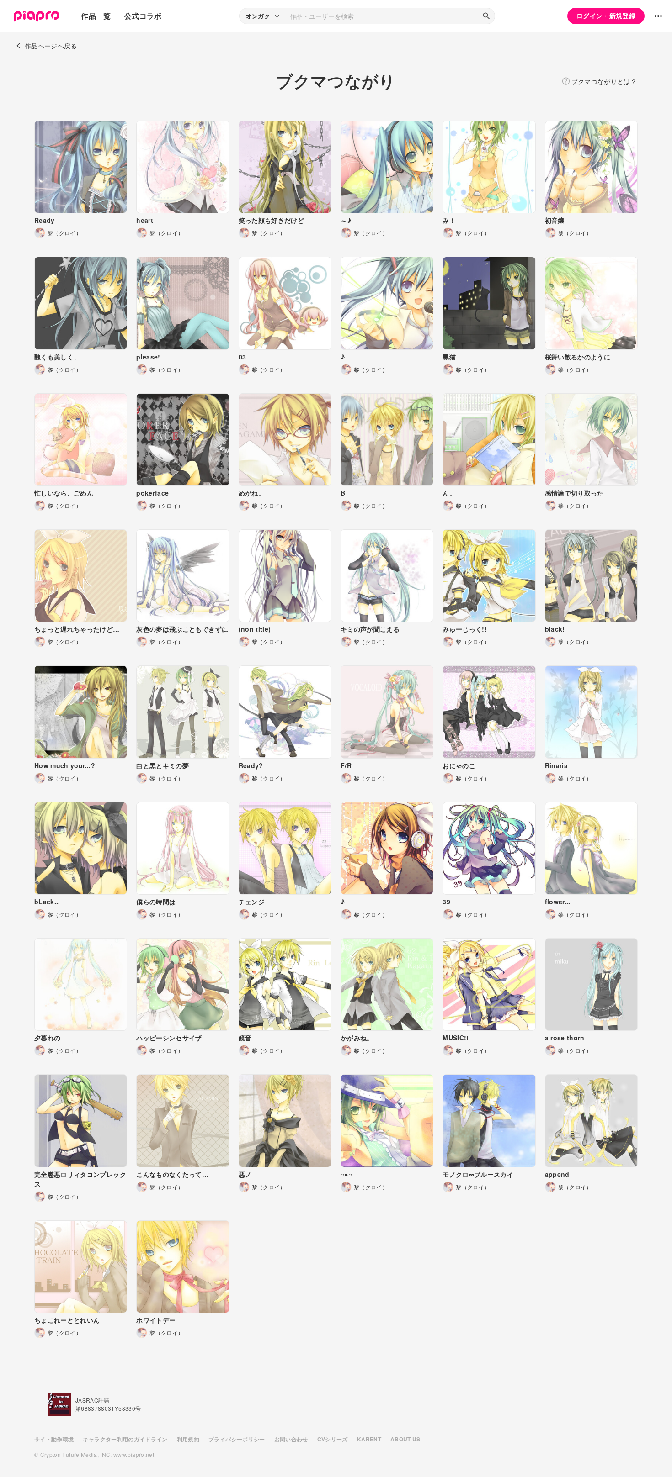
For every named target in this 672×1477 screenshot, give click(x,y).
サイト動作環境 (54, 1439)
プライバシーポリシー (236, 1439)
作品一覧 (96, 16)
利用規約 (188, 1439)
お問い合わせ (291, 1439)
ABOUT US (405, 1439)
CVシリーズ (332, 1439)
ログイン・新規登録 (605, 15)
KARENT (369, 1439)
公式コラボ (143, 16)
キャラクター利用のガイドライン (125, 1439)
